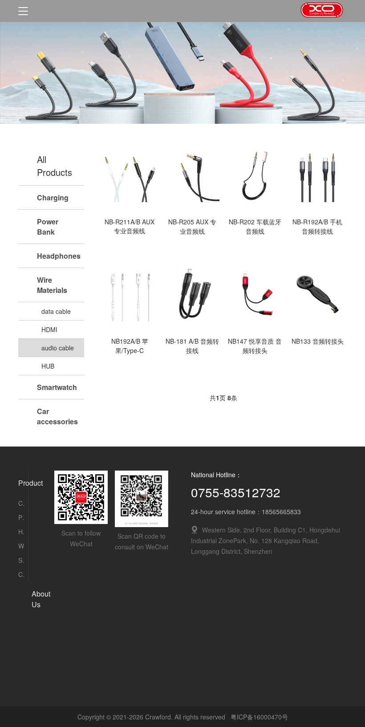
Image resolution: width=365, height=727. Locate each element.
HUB (47, 365)
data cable (56, 311)
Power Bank (21, 517)
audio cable (57, 347)
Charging (21, 503)
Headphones (21, 531)
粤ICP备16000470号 (259, 716)
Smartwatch (21, 560)
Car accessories (21, 574)
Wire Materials (21, 545)
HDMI (49, 329)
